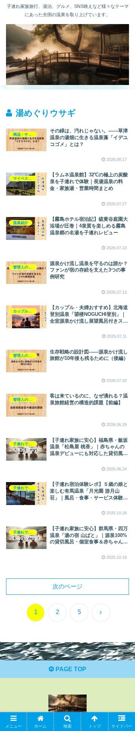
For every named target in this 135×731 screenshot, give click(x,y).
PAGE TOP (70, 669)
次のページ (67, 586)
